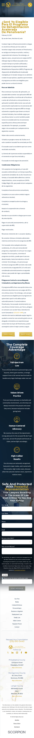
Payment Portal (16, 624)
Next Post (25, 334)
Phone (4, 522)
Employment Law (17, 614)
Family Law (17, 617)
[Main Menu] (3, 4)
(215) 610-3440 (18, 313)
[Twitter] (8, 653)
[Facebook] (21, 653)
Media (17, 602)
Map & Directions (17, 668)
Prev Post (8, 334)
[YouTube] (26, 653)
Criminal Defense (17, 605)
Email (3, 530)
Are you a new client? (8, 538)
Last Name (5, 513)
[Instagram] (17, 653)
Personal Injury (17, 608)
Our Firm (17, 599)
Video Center (17, 621)
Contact (17, 627)
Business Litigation (17, 611)
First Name (5, 505)
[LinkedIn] (12, 653)
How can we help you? (8, 546)
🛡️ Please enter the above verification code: (15, 578)
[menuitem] (17, 720)
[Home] (16, 5)
